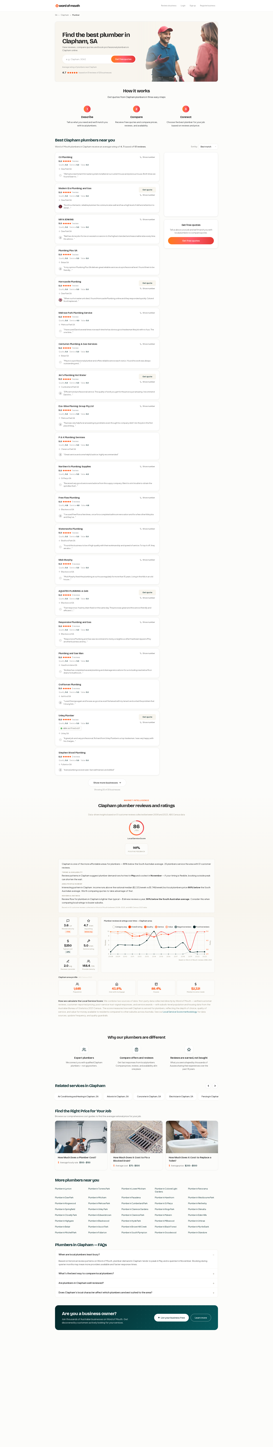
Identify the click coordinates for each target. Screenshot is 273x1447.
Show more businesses (105, 782)
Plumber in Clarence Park (133, 1215)
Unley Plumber (66, 715)
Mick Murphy (65, 560)
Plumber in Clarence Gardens (135, 1209)
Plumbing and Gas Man (71, 653)
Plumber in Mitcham (97, 1197)
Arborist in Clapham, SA (118, 1096)
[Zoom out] (214, 160)
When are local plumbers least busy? (79, 1254)
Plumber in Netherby (197, 1203)
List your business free (173, 1317)
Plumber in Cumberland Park (135, 1203)
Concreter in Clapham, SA (149, 1096)
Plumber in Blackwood (98, 1220)
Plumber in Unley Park (98, 1209)
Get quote (147, 190)
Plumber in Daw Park (64, 1197)
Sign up (193, 6)
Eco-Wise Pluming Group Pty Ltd (76, 406)
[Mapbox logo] (171, 213)
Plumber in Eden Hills (197, 1215)
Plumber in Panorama (198, 1188)
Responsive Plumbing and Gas (75, 622)
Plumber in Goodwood (165, 1232)
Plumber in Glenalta (197, 1209)
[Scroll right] (215, 1086)
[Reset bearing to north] (214, 164)
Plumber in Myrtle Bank (198, 1226)
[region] (191, 185)
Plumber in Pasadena (131, 1197)
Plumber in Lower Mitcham (134, 1188)
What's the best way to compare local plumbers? (86, 1273)
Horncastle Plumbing (70, 281)
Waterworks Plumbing (71, 528)
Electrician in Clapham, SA (181, 1096)
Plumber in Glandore (197, 1232)
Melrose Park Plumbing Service (75, 312)
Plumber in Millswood (164, 1220)
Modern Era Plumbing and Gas (75, 188)
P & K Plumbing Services (72, 437)
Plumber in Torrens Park (99, 1188)
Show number (149, 157)
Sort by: (194, 146)
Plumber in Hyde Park (131, 1220)
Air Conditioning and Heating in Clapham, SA (78, 1096)
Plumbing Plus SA (68, 250)
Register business (207, 6)
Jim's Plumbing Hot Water (72, 375)
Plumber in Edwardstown (99, 1215)
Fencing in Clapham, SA (212, 1096)
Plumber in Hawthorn (164, 1197)
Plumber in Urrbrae (196, 1220)
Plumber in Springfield (65, 1209)
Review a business (168, 6)
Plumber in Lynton (63, 1188)
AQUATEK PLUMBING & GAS (73, 591)
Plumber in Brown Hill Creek (134, 1226)
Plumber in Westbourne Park (201, 1197)
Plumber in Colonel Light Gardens (166, 1190)
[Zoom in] (214, 156)
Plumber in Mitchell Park (65, 1232)
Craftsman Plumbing (70, 684)
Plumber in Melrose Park (99, 1203)
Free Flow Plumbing (69, 497)
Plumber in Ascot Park (98, 1226)
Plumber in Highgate (64, 1220)
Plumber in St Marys (164, 1203)
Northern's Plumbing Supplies (75, 466)
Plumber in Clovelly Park (66, 1215)
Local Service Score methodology (180, 1011)
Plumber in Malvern (163, 1215)
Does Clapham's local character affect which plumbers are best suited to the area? (105, 1292)
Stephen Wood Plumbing (72, 752)
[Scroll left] (208, 1086)
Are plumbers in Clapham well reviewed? (81, 1282)
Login (183, 6)
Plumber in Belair (62, 1226)
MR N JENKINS (66, 219)
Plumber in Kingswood (65, 1203)
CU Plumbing (65, 157)
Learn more (201, 1317)
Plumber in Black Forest (166, 1226)
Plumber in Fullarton (97, 1232)
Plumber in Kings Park (164, 1209)
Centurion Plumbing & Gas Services (78, 344)
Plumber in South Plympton (134, 1232)
